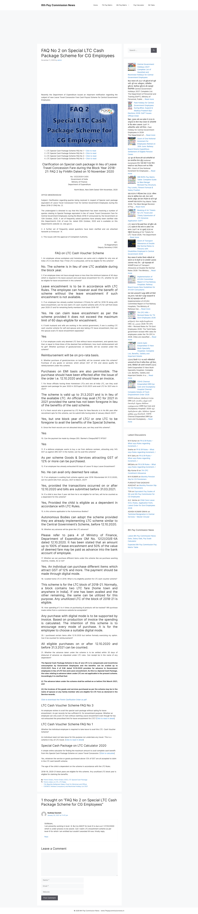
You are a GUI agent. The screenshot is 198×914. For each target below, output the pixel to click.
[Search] (154, 50)
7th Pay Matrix (107, 5)
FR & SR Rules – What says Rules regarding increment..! (140, 443)
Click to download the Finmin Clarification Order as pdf (64, 700)
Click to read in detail (105, 718)
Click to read (91, 151)
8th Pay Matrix (121, 5)
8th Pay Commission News (58, 5)
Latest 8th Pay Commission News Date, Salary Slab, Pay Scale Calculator (142, 538)
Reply (46, 837)
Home (95, 5)
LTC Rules (62, 782)
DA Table (151, 5)
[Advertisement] (99, 24)
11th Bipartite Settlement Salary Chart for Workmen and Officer (65, 784)
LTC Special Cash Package (78, 780)
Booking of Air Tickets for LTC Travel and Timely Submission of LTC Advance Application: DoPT (141, 215)
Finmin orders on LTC (51, 782)
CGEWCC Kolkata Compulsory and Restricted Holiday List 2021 (66, 786)
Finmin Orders (48, 780)
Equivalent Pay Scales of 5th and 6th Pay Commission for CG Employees (141, 494)
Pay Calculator (139, 5)
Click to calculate (107, 753)
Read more (149, 99)
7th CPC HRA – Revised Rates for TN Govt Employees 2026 (146, 315)
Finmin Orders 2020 (61, 780)
